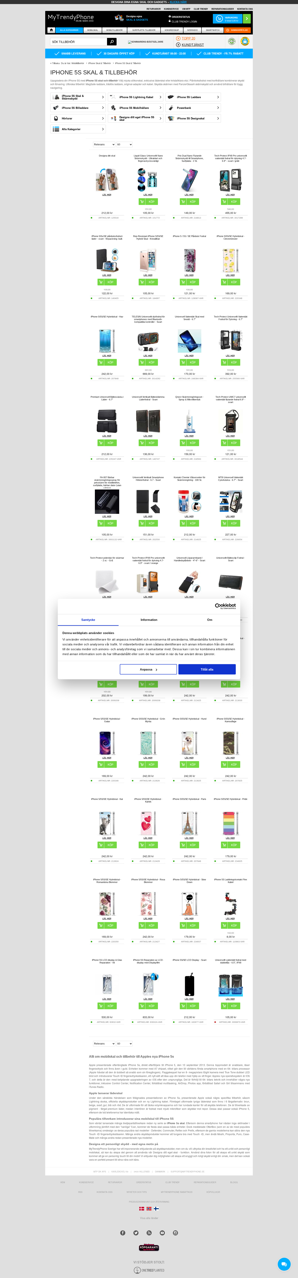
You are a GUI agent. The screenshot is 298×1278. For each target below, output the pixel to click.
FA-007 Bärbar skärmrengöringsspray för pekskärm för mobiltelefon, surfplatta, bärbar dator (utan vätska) (107, 482)
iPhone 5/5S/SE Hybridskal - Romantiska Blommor (107, 880)
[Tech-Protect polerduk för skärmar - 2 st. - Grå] (107, 593)
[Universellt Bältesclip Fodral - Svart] (231, 593)
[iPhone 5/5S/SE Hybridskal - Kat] (107, 834)
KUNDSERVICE (171, 8)
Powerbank (184, 107)
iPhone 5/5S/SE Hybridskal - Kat (107, 799)
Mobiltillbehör (114, 30)
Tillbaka (56, 63)
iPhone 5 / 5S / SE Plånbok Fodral (189, 236)
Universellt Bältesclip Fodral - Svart (230, 559)
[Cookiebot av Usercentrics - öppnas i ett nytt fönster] (218, 606)
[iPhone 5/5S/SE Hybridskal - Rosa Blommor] (148, 915)
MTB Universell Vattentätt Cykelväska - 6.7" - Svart (230, 478)
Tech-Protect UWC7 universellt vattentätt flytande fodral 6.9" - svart (230, 399)
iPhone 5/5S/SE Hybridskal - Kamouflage (230, 720)
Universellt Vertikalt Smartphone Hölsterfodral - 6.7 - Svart (148, 478)
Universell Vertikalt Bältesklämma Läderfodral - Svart (148, 398)
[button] (245, 43)
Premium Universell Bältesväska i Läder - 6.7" (107, 398)
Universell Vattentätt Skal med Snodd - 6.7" (189, 317)
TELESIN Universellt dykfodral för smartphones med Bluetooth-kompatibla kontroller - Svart (148, 319)
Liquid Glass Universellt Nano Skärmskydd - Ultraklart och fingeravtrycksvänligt (148, 158)
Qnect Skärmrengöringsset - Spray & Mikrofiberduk (189, 398)
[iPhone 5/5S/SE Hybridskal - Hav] (107, 352)
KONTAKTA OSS (245, 8)
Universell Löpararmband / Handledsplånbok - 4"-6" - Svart (189, 559)
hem (62, 1182)
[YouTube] (162, 1232)
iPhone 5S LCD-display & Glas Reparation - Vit (107, 961)
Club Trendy (201, 8)
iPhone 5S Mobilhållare (134, 107)
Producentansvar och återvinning (149, 1201)
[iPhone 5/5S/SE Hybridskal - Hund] (189, 754)
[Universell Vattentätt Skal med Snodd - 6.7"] (189, 352)
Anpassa (146, 669)
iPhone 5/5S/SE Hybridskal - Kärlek (148, 800)
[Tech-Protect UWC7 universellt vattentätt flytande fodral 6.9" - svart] (231, 432)
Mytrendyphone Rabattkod (176, 1192)
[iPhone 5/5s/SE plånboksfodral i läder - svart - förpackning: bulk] (107, 271)
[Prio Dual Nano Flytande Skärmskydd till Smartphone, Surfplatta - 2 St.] (189, 191)
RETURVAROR (154, 8)
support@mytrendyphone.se (188, 1171)
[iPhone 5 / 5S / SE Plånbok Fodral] (189, 271)
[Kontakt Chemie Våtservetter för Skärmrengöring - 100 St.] (189, 513)
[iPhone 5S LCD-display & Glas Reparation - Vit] (107, 995)
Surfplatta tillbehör (143, 30)
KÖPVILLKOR (213, 1192)
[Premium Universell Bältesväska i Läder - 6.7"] (107, 432)
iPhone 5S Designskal (191, 118)
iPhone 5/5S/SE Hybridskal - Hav (107, 316)
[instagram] (175, 1232)
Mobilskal (92, 30)
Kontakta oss (105, 1192)
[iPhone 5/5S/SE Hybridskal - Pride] (231, 834)
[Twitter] (135, 1232)
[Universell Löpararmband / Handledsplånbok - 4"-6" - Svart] (189, 593)
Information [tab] (149, 619)
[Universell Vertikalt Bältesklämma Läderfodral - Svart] (148, 432)
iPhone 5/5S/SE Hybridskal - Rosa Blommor (148, 880)
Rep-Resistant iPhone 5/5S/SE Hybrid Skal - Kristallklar (148, 237)
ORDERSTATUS (181, 17)
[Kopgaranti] (149, 1250)
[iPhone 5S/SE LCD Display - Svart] (189, 995)
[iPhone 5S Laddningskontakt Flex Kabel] (231, 915)
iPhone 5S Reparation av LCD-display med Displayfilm (148, 961)
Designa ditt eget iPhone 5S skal (136, 118)
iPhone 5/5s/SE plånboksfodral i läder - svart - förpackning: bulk (107, 237)
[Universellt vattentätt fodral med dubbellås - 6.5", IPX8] (231, 995)
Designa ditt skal (107, 155)
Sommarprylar (239, 30)
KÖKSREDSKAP (172, 30)
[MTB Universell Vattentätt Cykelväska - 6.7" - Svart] (231, 513)
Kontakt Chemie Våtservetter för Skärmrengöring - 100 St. (189, 478)
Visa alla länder (149, 1218)
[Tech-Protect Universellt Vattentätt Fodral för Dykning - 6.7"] (231, 352)
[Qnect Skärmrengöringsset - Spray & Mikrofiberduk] (189, 432)
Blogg (234, 1182)
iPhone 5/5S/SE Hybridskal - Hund (189, 719)
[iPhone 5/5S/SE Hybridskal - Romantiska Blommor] (107, 915)
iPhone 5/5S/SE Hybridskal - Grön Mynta (148, 720)
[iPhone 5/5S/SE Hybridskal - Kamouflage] (231, 754)
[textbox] (83, 41)
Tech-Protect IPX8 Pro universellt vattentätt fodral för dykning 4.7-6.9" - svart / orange (148, 560)
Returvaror (115, 1182)
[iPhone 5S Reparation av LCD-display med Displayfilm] (148, 995)
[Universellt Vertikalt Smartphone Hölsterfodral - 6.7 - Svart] (148, 513)
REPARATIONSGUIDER (222, 8)
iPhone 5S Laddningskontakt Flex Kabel (230, 880)
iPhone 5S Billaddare (75, 107)
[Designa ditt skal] (107, 191)
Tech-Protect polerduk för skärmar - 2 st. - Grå (107, 559)
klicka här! (178, 2)
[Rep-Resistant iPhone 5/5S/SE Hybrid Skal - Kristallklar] (148, 271)
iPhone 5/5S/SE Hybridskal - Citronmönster (230, 237)
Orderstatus (143, 1182)
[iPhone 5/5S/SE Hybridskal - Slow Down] (189, 915)
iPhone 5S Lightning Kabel (136, 97)
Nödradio (192, 30)
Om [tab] (209, 619)
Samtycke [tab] (88, 619)
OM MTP (186, 8)
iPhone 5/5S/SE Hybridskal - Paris (189, 799)
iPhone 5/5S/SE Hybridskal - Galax (107, 720)
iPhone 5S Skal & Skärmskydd (73, 97)
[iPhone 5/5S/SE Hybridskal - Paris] (189, 834)
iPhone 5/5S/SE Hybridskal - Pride (230, 799)
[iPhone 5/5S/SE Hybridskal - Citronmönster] (231, 271)
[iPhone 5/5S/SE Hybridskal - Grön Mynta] (148, 754)
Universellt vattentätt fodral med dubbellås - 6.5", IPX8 (230, 961)
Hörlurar (67, 118)
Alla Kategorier (69, 30)
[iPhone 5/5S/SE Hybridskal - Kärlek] (148, 834)
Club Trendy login (184, 21)
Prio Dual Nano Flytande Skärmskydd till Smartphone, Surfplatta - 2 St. (189, 158)
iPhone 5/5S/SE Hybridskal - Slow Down (189, 880)
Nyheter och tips (137, 1192)
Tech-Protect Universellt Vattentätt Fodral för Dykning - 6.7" (230, 317)
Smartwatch (213, 30)
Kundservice (86, 1182)
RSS (80, 1192)
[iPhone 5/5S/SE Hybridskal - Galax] (107, 754)
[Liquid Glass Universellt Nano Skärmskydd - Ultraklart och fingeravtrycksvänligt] (148, 191)
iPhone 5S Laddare (189, 97)
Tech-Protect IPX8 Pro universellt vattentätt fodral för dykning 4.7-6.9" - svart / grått (230, 158)
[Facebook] (122, 1232)
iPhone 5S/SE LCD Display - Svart (189, 960)
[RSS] (149, 1232)
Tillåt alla (207, 669)
